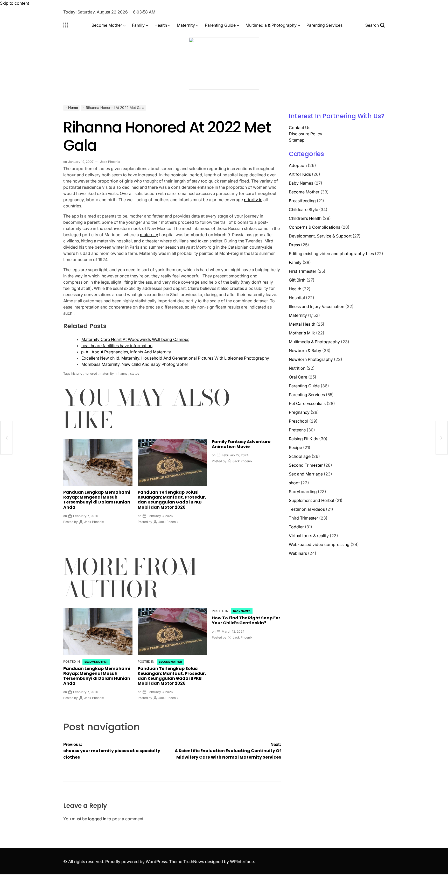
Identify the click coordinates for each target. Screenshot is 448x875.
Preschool (298, 421)
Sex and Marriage (306, 474)
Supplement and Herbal (311, 500)
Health (161, 25)
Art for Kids (300, 174)
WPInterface (242, 861)
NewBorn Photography (311, 359)
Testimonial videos (307, 509)
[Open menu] (65, 25)
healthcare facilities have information (116, 345)
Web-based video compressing (319, 544)
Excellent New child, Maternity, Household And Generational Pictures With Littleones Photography (175, 358)
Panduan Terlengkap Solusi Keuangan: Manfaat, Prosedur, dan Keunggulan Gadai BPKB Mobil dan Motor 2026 (172, 499)
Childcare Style (303, 209)
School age (300, 456)
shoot (294, 482)
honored (91, 373)
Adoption (298, 165)
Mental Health (302, 324)
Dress (294, 244)
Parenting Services (324, 25)
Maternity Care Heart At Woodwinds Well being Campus (135, 339)
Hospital (297, 297)
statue (134, 373)
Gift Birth (297, 280)
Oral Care (298, 377)
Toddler (296, 526)
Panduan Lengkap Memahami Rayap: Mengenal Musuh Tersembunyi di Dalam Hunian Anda (96, 499)
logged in (97, 818)
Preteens (297, 429)
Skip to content (14, 3)
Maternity (186, 25)
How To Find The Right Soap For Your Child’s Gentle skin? (246, 620)
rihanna (122, 373)
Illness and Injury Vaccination (316, 306)
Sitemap (297, 140)
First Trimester (302, 271)
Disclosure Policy (305, 133)
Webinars (298, 553)
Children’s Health (305, 218)
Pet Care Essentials (307, 403)
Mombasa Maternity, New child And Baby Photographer (134, 364)
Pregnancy (299, 412)
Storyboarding (303, 491)
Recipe (295, 447)
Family (138, 25)
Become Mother (107, 25)
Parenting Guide (220, 25)
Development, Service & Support (320, 236)
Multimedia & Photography (271, 25)
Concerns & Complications (314, 227)
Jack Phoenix (110, 162)
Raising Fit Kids (303, 438)
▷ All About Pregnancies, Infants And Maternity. (126, 351)
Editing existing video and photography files (331, 253)
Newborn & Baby (305, 350)
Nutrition (297, 368)
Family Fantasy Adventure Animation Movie (241, 444)
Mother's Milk (302, 332)
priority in (253, 199)
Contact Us (299, 127)
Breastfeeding (302, 200)
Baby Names (241, 611)
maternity (149, 234)
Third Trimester (303, 518)
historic (76, 373)
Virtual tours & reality (309, 535)
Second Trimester (306, 465)
